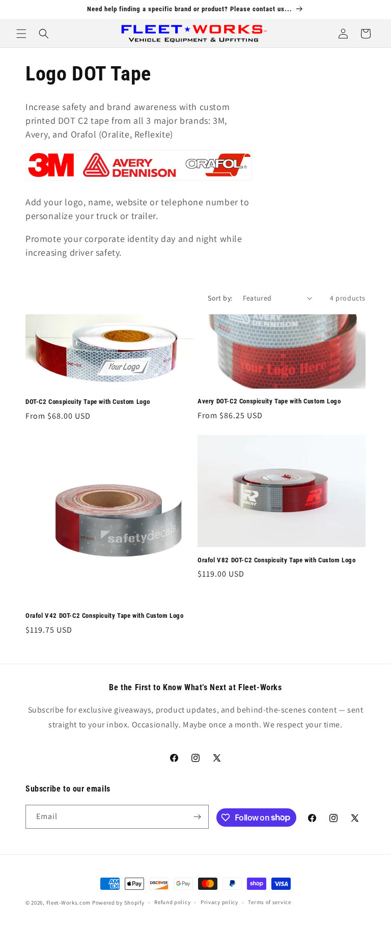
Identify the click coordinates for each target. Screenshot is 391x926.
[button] (21, 33)
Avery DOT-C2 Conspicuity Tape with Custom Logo (269, 401)
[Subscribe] (197, 817)
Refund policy (172, 902)
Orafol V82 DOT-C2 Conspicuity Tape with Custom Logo (277, 560)
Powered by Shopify (118, 902)
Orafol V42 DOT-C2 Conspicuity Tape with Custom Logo (104, 615)
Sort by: (220, 298)
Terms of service (269, 902)
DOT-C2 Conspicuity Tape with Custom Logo (87, 401)
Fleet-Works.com (68, 902)
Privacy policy (219, 902)
